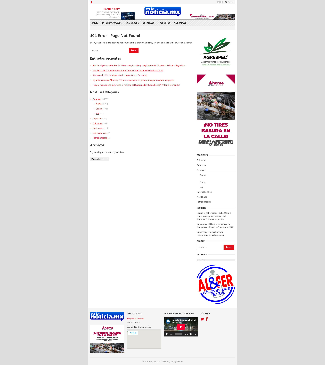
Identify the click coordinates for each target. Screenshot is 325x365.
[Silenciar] (190, 334)
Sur (97, 113)
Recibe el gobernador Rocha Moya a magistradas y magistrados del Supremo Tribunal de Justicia (139, 65)
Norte (99, 103)
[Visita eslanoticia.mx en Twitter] (202, 319)
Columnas (180, 22)
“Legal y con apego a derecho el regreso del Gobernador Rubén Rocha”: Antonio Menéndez (136, 85)
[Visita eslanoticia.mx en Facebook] (207, 319)
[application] (181, 326)
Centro (99, 108)
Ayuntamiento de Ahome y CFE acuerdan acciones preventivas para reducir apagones (133, 80)
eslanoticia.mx (154, 361)
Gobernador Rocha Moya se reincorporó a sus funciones (120, 75)
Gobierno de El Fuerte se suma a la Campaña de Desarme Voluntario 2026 (128, 70)
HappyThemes (177, 361)
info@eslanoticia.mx (135, 318)
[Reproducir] (167, 334)
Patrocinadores (100, 137)
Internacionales (112, 22)
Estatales (149, 22)
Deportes (164, 22)
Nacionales (132, 22)
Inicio (95, 22)
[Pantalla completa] (194, 334)
